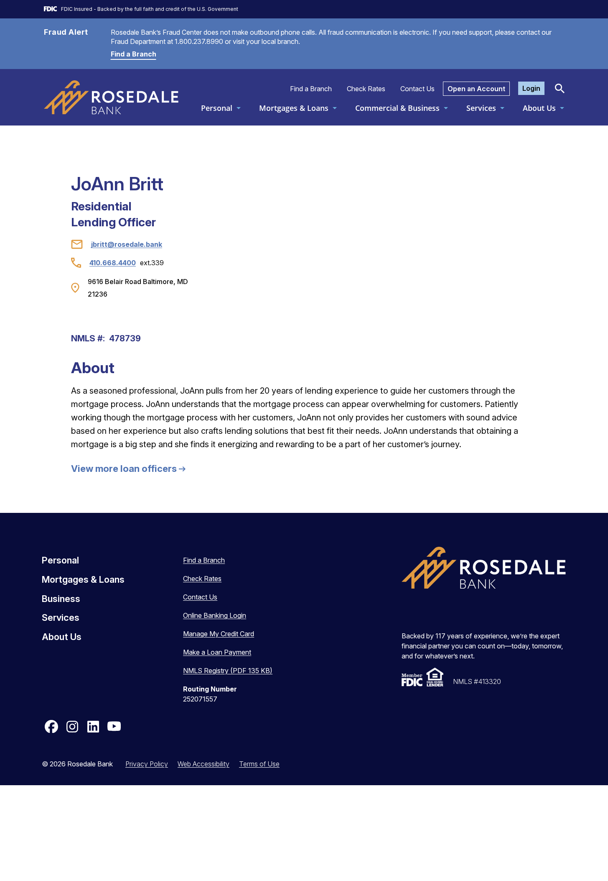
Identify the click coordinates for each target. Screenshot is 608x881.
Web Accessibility (203, 764)
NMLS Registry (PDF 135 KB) (227, 670)
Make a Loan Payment (217, 652)
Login (531, 88)
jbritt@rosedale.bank (126, 244)
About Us (539, 108)
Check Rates (366, 89)
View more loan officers (124, 468)
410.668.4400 (112, 263)
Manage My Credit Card (218, 634)
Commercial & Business (397, 108)
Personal (216, 108)
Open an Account (476, 89)
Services (481, 108)
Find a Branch (133, 54)
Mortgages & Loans (293, 108)
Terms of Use (259, 764)
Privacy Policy (146, 764)
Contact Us (417, 89)
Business (61, 598)
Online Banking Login (214, 615)
